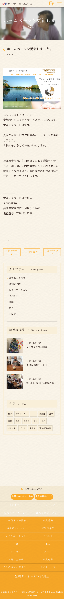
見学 (51, 413)
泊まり (27, 421)
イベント (13, 296)
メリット (12, 428)
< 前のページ (11, 252)
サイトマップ (48, 567)
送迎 (35, 421)
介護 (11, 302)
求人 (11, 307)
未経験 (32, 428)
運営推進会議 (45, 428)
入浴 (43, 421)
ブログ (6, 239)
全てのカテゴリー (18, 278)
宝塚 (10, 413)
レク (33, 413)
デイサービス (22, 413)
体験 (10, 421)
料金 (18, 421)
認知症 (42, 413)
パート (23, 428)
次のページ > (52, 252)
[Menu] (59, 3)
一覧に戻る (32, 252)
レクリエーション (18, 290)
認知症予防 (15, 284)
